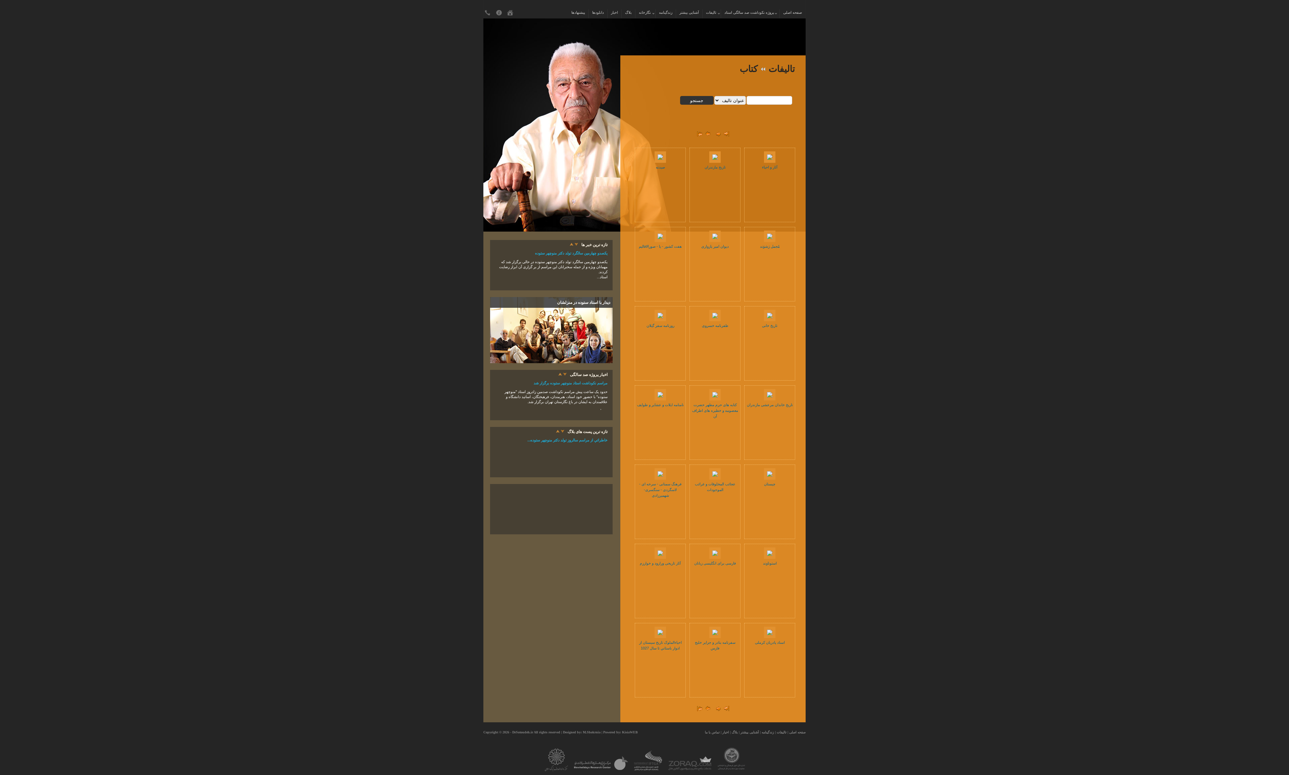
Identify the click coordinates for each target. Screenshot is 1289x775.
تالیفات (711, 12)
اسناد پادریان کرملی (770, 642)
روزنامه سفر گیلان (660, 326)
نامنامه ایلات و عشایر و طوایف (660, 405)
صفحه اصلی (792, 12)
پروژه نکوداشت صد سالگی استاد (750, 12)
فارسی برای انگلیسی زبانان (715, 563)
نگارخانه (645, 12)
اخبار (614, 12)
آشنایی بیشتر (689, 12)
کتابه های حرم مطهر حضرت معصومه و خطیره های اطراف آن (715, 410)
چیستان (769, 484)
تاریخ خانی (769, 326)
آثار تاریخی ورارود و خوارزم (660, 563)
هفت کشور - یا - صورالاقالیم (660, 246)
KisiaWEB (630, 732)
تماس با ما (712, 732)
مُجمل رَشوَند (770, 246)
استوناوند (770, 563)
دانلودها (598, 12)
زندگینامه (665, 12)
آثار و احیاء (769, 167)
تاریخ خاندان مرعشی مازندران (770, 405)
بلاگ (628, 12)
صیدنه (660, 167)
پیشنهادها (578, 12)
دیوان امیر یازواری (715, 246)
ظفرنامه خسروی (715, 326)
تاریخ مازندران (715, 167)
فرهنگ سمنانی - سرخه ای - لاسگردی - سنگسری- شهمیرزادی (660, 489)
